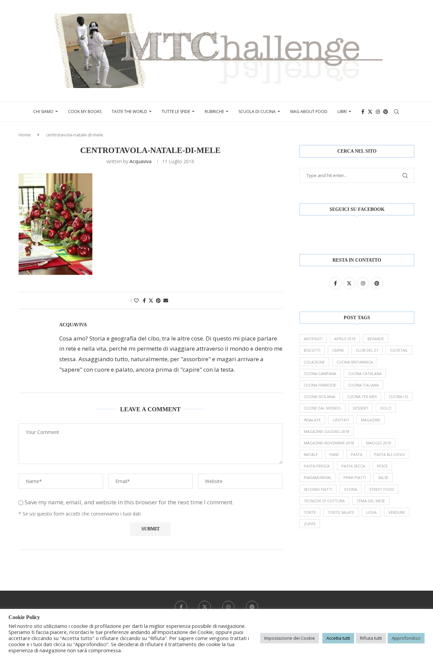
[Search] (396, 112)
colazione (314, 362)
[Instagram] (378, 112)
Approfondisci (406, 638)
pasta (356, 454)
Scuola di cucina (257, 111)
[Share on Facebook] (144, 300)
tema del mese (371, 500)
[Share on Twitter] (151, 300)
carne (338, 350)
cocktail (399, 350)
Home (25, 135)
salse (383, 477)
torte (310, 512)
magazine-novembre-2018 (329, 442)
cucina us (398, 396)
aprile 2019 (345, 338)
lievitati (341, 419)
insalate (312, 419)
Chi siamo (43, 111)
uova (371, 512)
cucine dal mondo (322, 408)
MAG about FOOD (308, 111)
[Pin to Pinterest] (158, 300)
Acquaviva (141, 161)
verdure (396, 512)
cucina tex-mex (362, 396)
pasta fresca (316, 465)
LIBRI (342, 111)
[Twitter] (370, 112)
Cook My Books (84, 111)
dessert (360, 408)
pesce (382, 465)
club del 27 (367, 350)
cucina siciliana (319, 396)
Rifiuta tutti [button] (371, 638)
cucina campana (320, 373)
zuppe (310, 523)
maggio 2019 (378, 442)
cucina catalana (365, 373)
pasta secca (353, 465)
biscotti (312, 350)
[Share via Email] (165, 300)
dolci (385, 408)
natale (311, 454)
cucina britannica (355, 362)
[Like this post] (136, 300)
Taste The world (129, 111)
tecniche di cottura (324, 500)
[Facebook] (362, 112)
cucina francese (320, 385)
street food (381, 489)
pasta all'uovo (389, 454)
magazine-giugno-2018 (326, 431)
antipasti (313, 338)
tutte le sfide (176, 111)
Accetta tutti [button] (338, 638)
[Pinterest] (385, 112)
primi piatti (354, 477)
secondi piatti (318, 489)
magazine (370, 419)
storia (350, 489)
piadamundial (318, 477)
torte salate (341, 512)
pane (334, 454)
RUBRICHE (214, 111)
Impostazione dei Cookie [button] (289, 638)
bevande (375, 338)
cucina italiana (363, 385)
